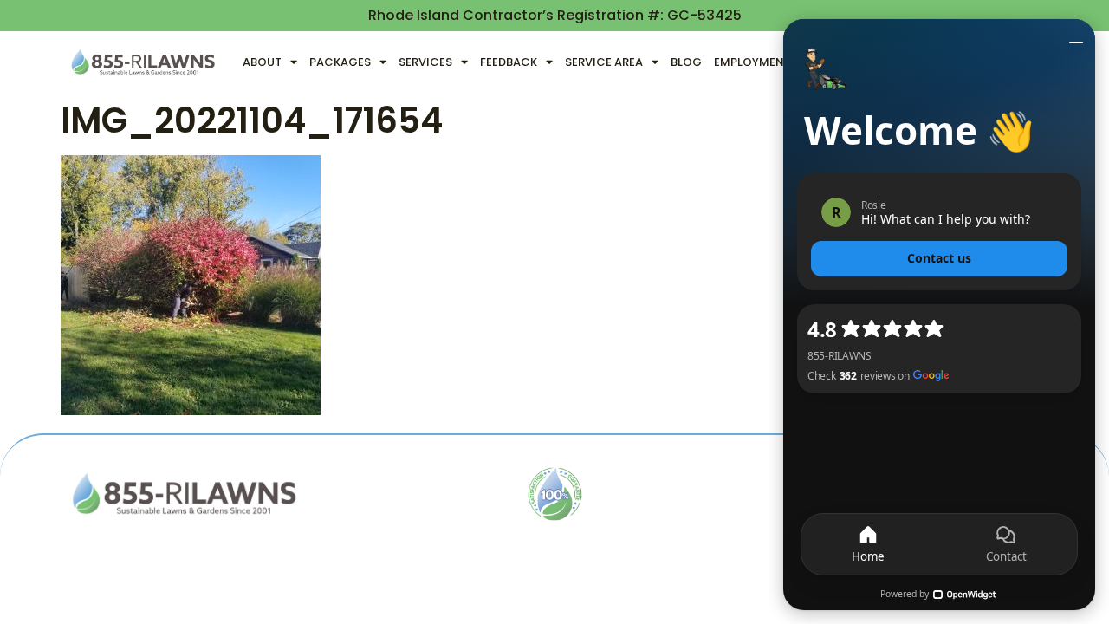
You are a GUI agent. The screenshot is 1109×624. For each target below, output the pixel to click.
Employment (752, 62)
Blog (686, 62)
